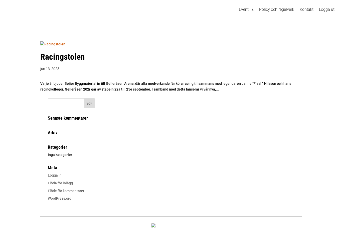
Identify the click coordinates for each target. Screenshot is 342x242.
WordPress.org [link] (59, 198)
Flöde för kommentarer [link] (66, 191)
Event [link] (244, 9)
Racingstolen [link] (62, 57)
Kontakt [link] (306, 9)
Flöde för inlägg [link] (60, 183)
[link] (52, 44)
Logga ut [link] (326, 9)
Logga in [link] (55, 175)
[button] (89, 103)
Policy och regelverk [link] (276, 9)
